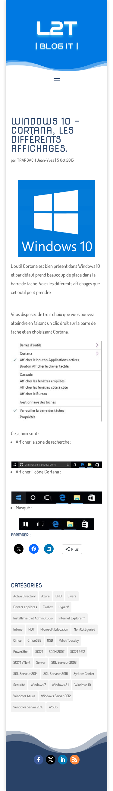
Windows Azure (24, 696)
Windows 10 (82, 684)
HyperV (63, 607)
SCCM (39, 651)
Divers (71, 596)
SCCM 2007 (56, 651)
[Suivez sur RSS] (75, 759)
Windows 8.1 (60, 684)
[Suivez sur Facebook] (38, 759)
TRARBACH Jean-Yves (35, 160)
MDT (31, 629)
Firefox (48, 607)
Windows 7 (38, 684)
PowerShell (21, 651)
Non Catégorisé (84, 629)
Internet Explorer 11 (71, 618)
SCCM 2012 (77, 651)
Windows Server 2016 (28, 707)
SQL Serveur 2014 (25, 673)
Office (17, 640)
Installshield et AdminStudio (33, 618)
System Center (84, 673)
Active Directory (24, 596)
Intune (18, 629)
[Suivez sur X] (50, 759)
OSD (50, 640)
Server (41, 662)
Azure (45, 596)
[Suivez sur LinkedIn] (62, 759)
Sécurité (19, 684)
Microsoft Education (54, 629)
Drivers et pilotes (25, 607)
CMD (58, 596)
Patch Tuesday (69, 640)
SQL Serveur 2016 (55, 673)
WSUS (53, 707)
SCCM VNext (21, 662)
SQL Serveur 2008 (64, 662)
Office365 (34, 640)
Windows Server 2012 (56, 696)
